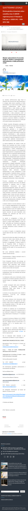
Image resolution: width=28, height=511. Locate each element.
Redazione (6, 71)
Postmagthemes (22, 509)
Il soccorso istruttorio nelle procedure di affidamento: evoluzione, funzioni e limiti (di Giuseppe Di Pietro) (17, 474)
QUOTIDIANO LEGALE (12, 7)
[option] (14, 42)
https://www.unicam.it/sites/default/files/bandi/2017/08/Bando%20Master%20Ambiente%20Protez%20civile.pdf (14, 396)
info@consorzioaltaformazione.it (10, 346)
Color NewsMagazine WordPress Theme (14, 508)
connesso (9, 433)
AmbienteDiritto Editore (7, 499)
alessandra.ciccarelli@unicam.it (10, 363)
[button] (23, 24)
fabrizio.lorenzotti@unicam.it (9, 386)
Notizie (4, 416)
